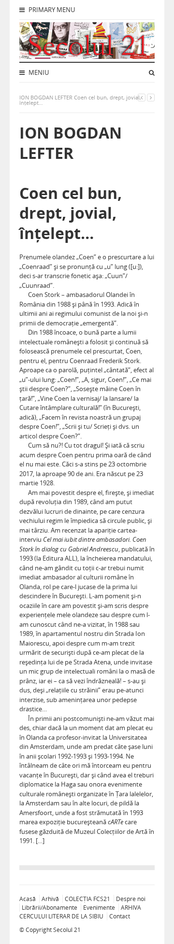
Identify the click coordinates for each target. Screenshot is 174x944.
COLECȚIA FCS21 (87, 899)
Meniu (38, 72)
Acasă (27, 899)
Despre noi (130, 899)
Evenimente (99, 907)
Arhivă (50, 899)
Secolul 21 (67, 930)
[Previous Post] (141, 97)
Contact (119, 916)
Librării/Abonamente (49, 907)
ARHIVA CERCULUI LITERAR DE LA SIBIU (80, 911)
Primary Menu (51, 9)
